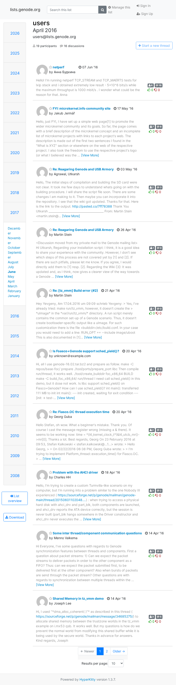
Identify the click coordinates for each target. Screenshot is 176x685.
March (12, 286)
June (12, 272)
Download (16, 517)
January (14, 296)
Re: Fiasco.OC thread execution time (80, 412)
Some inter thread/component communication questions (97, 533)
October (14, 248)
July (11, 267)
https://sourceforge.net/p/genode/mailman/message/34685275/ (84, 616)
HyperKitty (88, 679)
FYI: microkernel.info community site (81, 108)
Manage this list (119, 9)
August (13, 262)
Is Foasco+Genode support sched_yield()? (85, 351)
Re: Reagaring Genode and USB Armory (83, 169)
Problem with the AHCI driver (75, 472)
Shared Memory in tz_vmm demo (78, 598)
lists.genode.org (25, 9)
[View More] (90, 155)
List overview (15, 498)
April (11, 281)
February (14, 291)
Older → (119, 651)
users (41, 23)
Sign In (145, 6)
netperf (58, 67)
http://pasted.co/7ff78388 (92, 206)
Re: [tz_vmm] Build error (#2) (75, 290)
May (11, 276)
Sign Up (146, 14)
